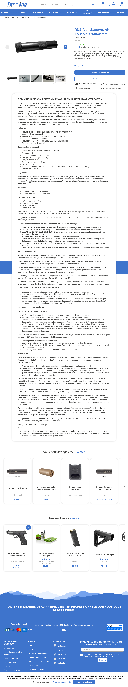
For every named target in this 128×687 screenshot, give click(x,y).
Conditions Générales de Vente (14, 653)
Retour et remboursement (39, 653)
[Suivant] (66, 78)
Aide (30, 646)
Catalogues (33, 665)
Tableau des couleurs (37, 657)
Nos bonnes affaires (12, 670)
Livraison (32, 650)
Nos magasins (10, 662)
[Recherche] (66, 4)
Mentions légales (11, 658)
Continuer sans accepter (41, 682)
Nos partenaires (10, 666)
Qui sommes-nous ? (12, 648)
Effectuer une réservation (100, 72)
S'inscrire (102, 660)
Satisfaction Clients (36, 669)
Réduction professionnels (39, 661)
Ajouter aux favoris (99, 79)
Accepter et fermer (84, 682)
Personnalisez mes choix (62, 682)
